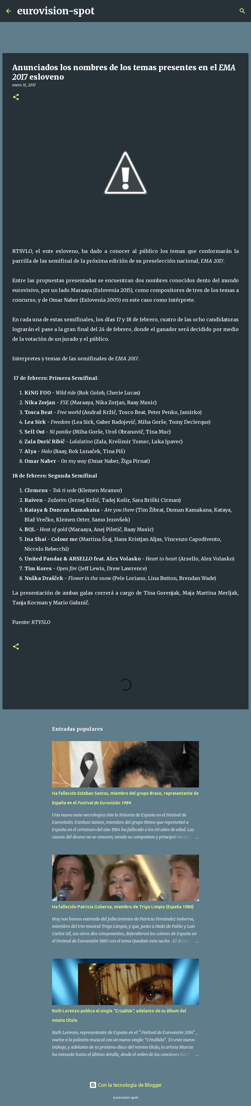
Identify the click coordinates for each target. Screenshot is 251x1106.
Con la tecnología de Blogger (129, 1085)
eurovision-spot (56, 11)
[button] (16, 97)
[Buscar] (103, 11)
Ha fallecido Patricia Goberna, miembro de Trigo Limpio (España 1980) (123, 906)
